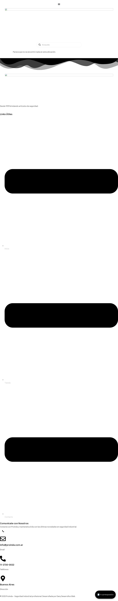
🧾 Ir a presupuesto (105, 594)
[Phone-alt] (3, 531)
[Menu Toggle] (59, 4)
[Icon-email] (1, 531)
